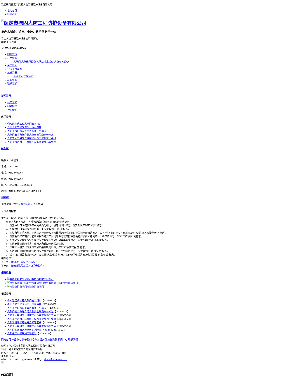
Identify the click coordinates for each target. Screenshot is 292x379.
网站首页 (12, 54)
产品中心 (12, 58)
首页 (15, 204)
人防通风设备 (28, 61)
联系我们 (12, 14)
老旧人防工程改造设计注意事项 (24, 127)
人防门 (17, 61)
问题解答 (12, 106)
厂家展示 (28, 76)
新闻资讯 (6, 95)
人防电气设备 (61, 61)
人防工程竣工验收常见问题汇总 (24, 322)
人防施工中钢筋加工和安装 (21, 333)
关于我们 (12, 65)
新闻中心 (12, 80)
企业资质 (18, 76)
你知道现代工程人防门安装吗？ (24, 123)
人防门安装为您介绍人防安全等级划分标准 (30, 134)
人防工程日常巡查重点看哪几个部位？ (28, 131)
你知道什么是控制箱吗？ (24, 262)
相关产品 (6, 272)
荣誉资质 (12, 72)
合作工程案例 (14, 69)
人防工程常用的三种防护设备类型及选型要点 (31, 138)
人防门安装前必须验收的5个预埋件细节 (28, 330)
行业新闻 (12, 110)
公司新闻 (12, 102)
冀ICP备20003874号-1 (55, 359)
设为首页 (12, 10)
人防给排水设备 (45, 61)
